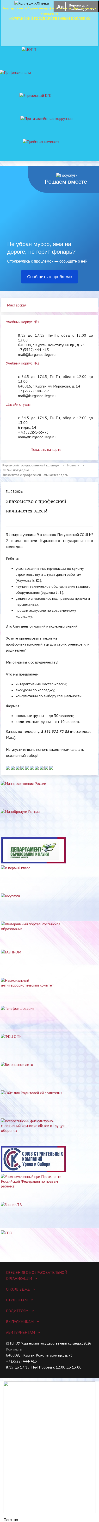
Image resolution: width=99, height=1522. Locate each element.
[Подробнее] (8, 767)
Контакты (14, 1349)
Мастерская (16, 305)
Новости (73, 465)
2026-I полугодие (15, 470)
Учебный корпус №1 (22, 321)
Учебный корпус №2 (22, 363)
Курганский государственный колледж (30, 465)
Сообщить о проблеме (49, 276)
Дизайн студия (18, 404)
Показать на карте (46, 449)
